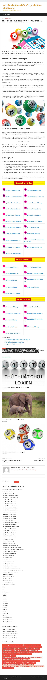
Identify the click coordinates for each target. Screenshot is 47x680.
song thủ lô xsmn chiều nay (34, 267)
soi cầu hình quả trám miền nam (32, 351)
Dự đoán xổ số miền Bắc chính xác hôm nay (10, 653)
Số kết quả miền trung (8, 619)
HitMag (43, 676)
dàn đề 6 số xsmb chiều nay (13, 247)
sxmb (25, 662)
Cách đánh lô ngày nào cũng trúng (9, 646)
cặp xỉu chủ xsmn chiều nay (13, 293)
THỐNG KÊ (5, 605)
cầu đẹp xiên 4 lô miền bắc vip (9, 536)
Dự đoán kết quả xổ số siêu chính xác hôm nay (23, 648)
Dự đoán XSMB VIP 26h (18, 652)
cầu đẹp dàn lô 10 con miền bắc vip (10, 497)
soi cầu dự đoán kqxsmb (25, 659)
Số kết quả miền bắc (7, 617)
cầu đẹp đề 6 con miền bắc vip (9, 501)
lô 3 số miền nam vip (7, 578)
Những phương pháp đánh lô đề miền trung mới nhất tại (18, 339)
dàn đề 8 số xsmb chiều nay (34, 247)
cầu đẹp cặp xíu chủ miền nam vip (10, 565)
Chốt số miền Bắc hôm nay (18, 645)
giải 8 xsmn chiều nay (11, 280)
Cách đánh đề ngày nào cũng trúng (9, 349)
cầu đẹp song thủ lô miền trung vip (10, 551)
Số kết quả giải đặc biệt (31, 662)
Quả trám (23, 351)
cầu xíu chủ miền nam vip (8, 576)
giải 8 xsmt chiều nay (11, 320)
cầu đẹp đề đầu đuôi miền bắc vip (10, 510)
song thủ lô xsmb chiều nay (34, 190)
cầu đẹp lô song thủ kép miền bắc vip (11, 526)
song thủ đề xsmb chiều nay (34, 203)
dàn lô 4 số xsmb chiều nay (34, 209)
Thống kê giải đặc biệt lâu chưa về (9, 664)
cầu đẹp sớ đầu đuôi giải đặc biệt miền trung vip (13, 549)
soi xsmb (21, 662)
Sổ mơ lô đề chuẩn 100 (7, 580)
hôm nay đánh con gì (38, 657)
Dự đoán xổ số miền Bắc (37, 652)
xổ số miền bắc (31, 666)
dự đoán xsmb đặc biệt (27, 652)
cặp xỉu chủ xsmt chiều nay (13, 333)
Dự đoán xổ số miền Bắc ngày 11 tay (9, 655)
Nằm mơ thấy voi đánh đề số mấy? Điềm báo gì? (13, 419)
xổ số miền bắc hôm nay (39, 666)
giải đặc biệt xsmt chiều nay (13, 313)
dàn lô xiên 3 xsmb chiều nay (34, 221)
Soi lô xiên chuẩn (15, 662)
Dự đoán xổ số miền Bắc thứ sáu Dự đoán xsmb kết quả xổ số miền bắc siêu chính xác (18, 657)
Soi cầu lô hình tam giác (7, 352)
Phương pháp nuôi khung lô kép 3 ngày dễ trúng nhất (17, 341)
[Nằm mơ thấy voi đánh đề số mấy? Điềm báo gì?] (23, 418)
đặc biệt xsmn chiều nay (12, 273)
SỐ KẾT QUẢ (5, 615)
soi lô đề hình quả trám (25, 352)
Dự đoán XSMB (16, 650)
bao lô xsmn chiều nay (11, 287)
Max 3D (5, 599)
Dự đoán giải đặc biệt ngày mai (8, 648)
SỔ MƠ (4, 611)
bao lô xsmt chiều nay (11, 327)
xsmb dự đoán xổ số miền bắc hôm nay (9, 666)
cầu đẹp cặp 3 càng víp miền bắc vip (10, 495)
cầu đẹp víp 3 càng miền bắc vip (10, 530)
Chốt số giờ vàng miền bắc (7, 645)
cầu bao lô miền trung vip (8, 541)
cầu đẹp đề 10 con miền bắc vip (9, 505)
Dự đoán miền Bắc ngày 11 (7, 650)
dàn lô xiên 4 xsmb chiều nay (13, 227)
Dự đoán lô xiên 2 (36, 648)
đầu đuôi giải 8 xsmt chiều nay (35, 313)
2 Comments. (28, 22)
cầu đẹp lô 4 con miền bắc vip (9, 514)
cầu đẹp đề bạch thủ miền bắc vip (10, 508)
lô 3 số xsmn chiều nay (33, 287)
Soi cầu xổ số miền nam (7, 560)
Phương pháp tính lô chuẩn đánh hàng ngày (11, 351)
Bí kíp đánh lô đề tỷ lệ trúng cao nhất (13, 344)
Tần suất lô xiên (30, 664)
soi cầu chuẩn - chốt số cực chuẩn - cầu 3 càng (17, 22)
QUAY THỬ (5, 613)
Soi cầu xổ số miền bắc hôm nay (9, 520)
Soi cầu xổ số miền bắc (7, 491)
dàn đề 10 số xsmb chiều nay (13, 253)
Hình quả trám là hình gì (39, 350)
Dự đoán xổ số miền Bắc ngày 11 (25, 653)
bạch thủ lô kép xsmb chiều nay (14, 196)
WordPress (38, 676)
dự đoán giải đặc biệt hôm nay (35, 646)
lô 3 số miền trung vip (7, 557)
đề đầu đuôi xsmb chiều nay (13, 240)
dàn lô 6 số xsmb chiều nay (13, 215)
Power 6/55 (5, 603)
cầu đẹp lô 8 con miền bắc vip (9, 518)
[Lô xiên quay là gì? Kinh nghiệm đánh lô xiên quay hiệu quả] (23, 385)
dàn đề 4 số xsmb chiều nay (13, 209)
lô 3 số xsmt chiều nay (33, 327)
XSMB (4, 586)
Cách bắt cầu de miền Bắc (11, 348)
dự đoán (27, 646)
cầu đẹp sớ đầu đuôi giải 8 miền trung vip (12, 547)
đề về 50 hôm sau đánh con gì (8, 668)
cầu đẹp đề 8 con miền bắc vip (9, 503)
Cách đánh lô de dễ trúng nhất (24, 349)
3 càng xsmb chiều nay (33, 227)
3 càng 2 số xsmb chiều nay (13, 233)
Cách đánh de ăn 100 (21, 348)
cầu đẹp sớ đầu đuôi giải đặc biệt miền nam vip (13, 570)
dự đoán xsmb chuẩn (24, 650)
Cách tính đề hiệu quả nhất (18, 350)
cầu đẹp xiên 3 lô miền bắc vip (9, 534)
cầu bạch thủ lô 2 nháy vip (8, 493)
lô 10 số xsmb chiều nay (33, 233)
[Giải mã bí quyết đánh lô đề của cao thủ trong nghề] (23, 450)
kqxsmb (4, 659)
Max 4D (5, 601)
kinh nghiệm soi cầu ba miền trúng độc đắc (15, 342)
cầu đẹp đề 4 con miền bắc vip (9, 499)
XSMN (4, 589)
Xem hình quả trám (34, 352)
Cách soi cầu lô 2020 (35, 349)
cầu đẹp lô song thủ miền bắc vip (10, 528)
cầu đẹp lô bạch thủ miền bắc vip (10, 524)
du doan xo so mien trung (20, 646)
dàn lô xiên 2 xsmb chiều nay (13, 221)
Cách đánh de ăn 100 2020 (31, 348)
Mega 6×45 (5, 596)
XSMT (4, 591)
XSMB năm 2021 (21, 666)
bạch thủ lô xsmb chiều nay (13, 190)
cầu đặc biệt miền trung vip (9, 543)
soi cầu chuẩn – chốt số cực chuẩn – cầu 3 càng (22, 7)
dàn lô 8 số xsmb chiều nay (34, 215)
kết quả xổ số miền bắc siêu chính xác (13, 659)
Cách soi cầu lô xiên (36, 645)
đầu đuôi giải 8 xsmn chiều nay (35, 273)
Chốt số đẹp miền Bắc (28, 645)
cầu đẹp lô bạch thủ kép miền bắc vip (11, 522)
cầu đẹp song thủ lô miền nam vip (10, 572)
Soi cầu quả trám (16, 352)
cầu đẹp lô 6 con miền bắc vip (9, 516)
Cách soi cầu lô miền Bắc (7, 350)
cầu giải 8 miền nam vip (8, 574)
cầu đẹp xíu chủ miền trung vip (9, 553)
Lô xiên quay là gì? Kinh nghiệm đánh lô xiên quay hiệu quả (15, 387)
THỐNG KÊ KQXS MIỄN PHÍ (9, 584)
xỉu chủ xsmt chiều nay (12, 307)
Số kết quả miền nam (7, 621)
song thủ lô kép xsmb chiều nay (35, 196)
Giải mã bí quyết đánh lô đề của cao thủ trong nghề (13, 452)
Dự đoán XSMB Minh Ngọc (7, 652)
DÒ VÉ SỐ (5, 609)
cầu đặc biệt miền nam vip (8, 563)
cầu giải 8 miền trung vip (8, 555)
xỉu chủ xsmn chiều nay (12, 267)
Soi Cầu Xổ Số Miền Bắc (7, 662)
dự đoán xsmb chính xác (33, 650)
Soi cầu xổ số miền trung (8, 539)
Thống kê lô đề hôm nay (6, 18)
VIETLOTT (5, 595)
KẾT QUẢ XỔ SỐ (6, 593)
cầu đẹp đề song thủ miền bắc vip (10, 512)
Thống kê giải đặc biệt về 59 (21, 664)
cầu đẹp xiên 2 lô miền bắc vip (9, 532)
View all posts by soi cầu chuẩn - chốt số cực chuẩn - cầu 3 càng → (24, 469)
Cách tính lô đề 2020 (29, 350)
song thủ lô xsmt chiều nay (34, 307)
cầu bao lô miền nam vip (8, 561)
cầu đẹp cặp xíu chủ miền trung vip (10, 545)
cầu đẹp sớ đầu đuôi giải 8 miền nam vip (11, 568)
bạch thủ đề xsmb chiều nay (13, 203)
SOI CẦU (5, 607)
